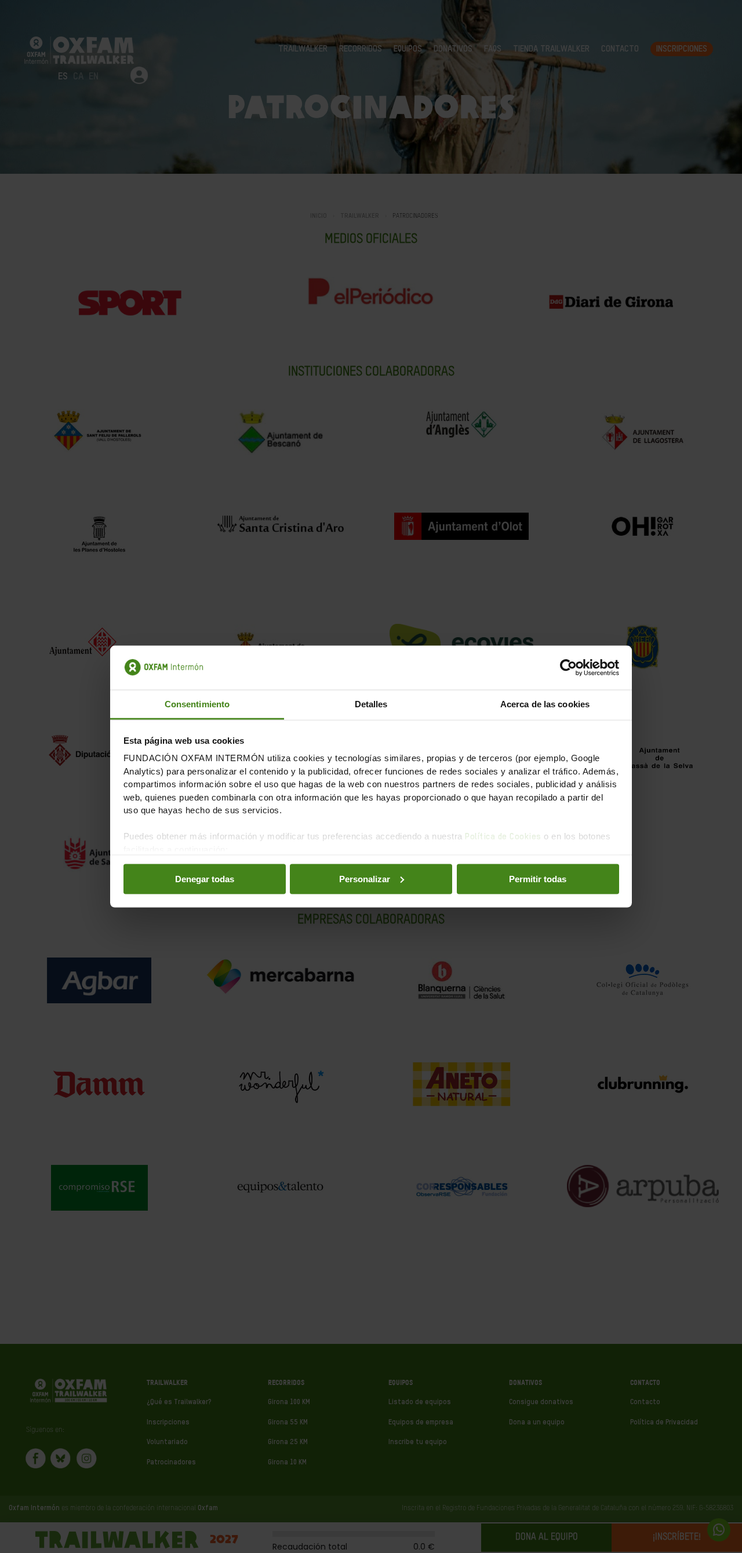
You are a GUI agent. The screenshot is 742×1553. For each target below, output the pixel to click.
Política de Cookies (503, 836)
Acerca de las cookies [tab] (545, 704)
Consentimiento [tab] (197, 704)
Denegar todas (204, 878)
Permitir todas (537, 878)
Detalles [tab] (371, 704)
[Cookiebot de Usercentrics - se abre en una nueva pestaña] (568, 668)
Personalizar (364, 878)
